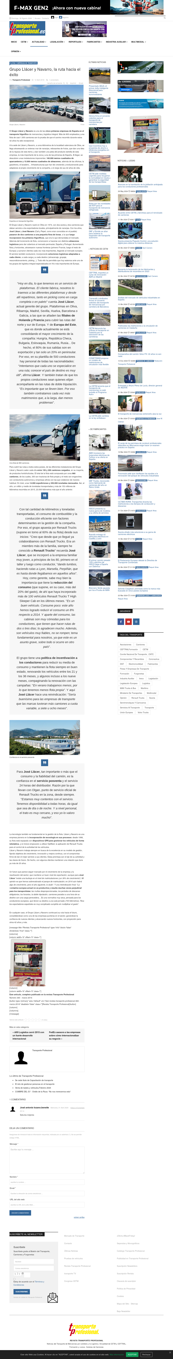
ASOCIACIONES (141, 276)
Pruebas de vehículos (73, 1258)
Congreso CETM (71, 1281)
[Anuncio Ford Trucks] (86, 7)
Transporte (149, 707)
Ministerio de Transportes (131, 693)
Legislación (56, 41)
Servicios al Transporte (130, 707)
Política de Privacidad (126, 1288)
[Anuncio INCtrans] (113, 29)
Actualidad (38, 41)
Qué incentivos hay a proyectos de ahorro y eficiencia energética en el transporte (99, 148)
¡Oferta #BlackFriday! (126, 1235)
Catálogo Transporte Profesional (131, 1250)
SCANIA (138, 248)
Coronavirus (154, 659)
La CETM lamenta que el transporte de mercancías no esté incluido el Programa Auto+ (99, 390)
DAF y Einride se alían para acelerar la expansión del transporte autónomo (99, 234)
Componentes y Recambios (132, 659)
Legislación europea (128, 683)
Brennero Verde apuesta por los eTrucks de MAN (99, 589)
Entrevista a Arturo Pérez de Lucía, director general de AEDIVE (140, 386)
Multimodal (137, 41)
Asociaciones (125, 644)
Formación (124, 673)
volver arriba (79, 1217)
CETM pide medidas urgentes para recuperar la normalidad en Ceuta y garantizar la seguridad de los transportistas (99, 177)
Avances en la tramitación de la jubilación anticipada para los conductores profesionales (140, 185)
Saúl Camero (147, 248)
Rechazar (146, 1354)
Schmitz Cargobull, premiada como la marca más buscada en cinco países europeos (139, 589)
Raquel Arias (152, 191)
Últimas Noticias (71, 1250)
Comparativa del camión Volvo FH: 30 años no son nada (139, 355)
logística (146, 683)
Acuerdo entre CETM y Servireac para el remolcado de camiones (140, 213)
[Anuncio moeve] (141, 103)
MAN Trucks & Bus (128, 688)
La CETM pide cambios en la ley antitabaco (99, 416)
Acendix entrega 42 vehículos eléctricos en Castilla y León (98, 536)
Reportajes (75, 41)
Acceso (38, 18)
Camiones (140, 644)
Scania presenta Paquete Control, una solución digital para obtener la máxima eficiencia (138, 242)
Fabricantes (93, 41)
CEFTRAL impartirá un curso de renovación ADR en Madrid (98, 274)
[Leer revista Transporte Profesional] (141, 134)
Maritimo (144, 688)
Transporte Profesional (21, 80)
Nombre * (14, 1176)
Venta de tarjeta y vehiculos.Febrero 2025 (33, 1087)
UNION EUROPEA (142, 567)
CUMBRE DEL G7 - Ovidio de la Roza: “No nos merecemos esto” (43, 1091)
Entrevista (140, 392)
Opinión (15, 51)
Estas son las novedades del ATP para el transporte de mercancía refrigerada (99, 206)
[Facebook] (121, 621)
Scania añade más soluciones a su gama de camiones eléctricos (137, 533)
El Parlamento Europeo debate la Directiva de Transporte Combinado (137, 561)
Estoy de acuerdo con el (29, 1283)
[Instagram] (136, 621)
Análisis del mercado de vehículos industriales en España (139, 298)
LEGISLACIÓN (141, 191)
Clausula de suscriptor (126, 1281)
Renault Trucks (138, 697)
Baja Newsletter (123, 1311)
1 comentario (54, 80)
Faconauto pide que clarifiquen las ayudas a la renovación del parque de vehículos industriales (138, 474)
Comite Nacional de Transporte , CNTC (137, 654)
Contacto (45, 18)
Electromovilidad (136, 664)
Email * (13, 1188)
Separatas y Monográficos (128, 1243)
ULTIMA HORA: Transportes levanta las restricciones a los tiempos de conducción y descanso (136, 503)
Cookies (120, 1296)
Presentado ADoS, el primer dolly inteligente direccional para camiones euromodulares (98, 90)
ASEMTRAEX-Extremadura (145, 419)
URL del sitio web (17, 1199)
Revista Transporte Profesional (77, 1266)
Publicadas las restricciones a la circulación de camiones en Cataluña (138, 326)
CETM (23, 41)
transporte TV (70, 1273)
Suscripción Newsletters (127, 1266)
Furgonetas (139, 673)
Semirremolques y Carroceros (148, 596)
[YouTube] (128, 621)
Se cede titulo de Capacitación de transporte (34, 1080)
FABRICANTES (141, 304)
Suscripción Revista (125, 1273)
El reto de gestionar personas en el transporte (34, 1084)
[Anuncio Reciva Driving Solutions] (141, 67)
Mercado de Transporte (74, 1235)
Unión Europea (126, 712)
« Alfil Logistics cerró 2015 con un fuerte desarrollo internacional (28, 1035)
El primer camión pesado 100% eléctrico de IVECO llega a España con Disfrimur (99, 563)
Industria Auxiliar (116, 41)
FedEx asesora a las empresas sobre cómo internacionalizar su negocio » (64, 1035)
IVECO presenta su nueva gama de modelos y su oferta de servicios (99, 510)
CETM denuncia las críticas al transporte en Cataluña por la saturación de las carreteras (99, 332)
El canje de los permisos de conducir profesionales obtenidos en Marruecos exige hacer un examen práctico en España (139, 445)
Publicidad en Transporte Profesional (132, 1258)
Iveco (141, 678)
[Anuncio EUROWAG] (141, 86)
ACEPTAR (132, 1354)
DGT (122, 664)
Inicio (14, 41)
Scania (152, 697)
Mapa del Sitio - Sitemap (127, 1303)
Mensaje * (14, 1144)
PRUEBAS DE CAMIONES (145, 361)
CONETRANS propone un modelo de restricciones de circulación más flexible (99, 361)
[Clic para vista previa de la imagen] (46, 103)
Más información (117, 1354)
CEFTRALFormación (129, 649)
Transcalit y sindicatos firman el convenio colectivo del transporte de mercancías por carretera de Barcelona (99, 302)
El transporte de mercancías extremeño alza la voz (140, 413)
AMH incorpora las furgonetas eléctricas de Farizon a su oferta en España (99, 456)
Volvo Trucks (143, 712)
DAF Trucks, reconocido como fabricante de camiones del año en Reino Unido (99, 483)
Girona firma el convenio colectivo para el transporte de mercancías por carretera (99, 120)
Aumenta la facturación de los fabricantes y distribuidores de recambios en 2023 (136, 270)
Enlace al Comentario (77, 1108)
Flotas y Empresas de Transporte (23, 63)
